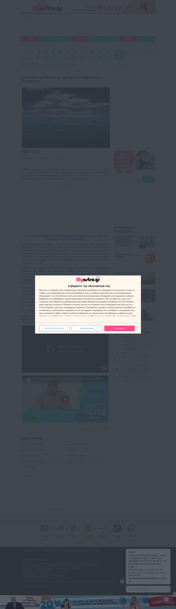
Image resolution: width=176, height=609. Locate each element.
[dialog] (88, 304)
